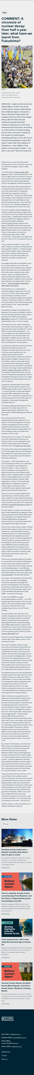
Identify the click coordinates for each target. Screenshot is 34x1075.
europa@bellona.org (19, 1037)
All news (5, 824)
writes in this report (14, 370)
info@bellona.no (15, 1034)
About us (4, 1059)
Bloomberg (5, 319)
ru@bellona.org (17, 1046)
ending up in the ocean (23, 446)
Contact (4, 1055)
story (19, 219)
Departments (6, 1051)
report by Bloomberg (8, 633)
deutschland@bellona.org (10, 1043)
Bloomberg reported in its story (20, 504)
